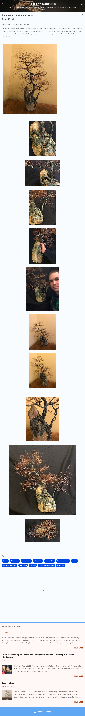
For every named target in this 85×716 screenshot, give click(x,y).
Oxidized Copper (63, 561)
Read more (78, 648)
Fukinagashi (38, 561)
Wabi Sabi (60, 565)
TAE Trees (23, 565)
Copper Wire (26, 561)
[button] (82, 15)
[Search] (82, 4)
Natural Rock (49, 561)
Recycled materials (9, 565)
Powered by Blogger (43, 712)
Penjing (74, 561)
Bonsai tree (15, 561)
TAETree (33, 565)
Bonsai (5, 561)
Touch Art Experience (42, 3)
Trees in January (10, 683)
